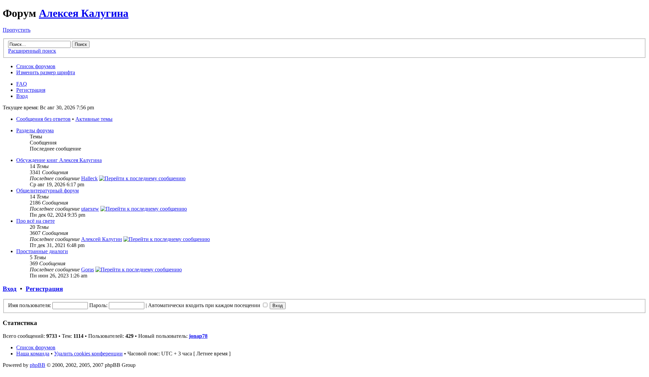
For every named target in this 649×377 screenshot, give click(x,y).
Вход (22, 96)
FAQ (21, 84)
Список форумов (35, 66)
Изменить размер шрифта (45, 72)
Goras (87, 269)
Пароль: (98, 305)
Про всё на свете (35, 221)
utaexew (90, 209)
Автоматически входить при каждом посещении (205, 305)
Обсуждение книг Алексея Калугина (59, 160)
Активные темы (94, 119)
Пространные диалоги (42, 251)
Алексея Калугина (83, 13)
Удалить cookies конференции (88, 353)
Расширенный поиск (32, 51)
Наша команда (32, 353)
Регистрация (30, 90)
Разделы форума (35, 130)
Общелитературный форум (47, 190)
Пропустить (16, 30)
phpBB (37, 365)
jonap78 (198, 336)
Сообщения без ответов (43, 119)
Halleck (89, 178)
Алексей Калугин (101, 239)
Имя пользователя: (29, 305)
